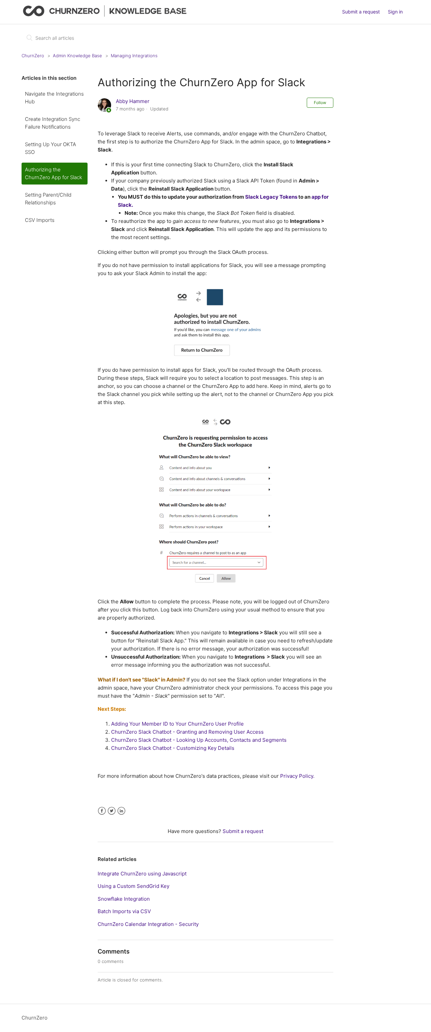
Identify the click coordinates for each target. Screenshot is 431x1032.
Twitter (111, 811)
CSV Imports (40, 220)
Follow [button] (320, 102)
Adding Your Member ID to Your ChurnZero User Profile (177, 724)
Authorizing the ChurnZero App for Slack (53, 173)
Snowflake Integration (124, 899)
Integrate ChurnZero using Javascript (142, 873)
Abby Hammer (133, 101)
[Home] (106, 15)
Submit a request (361, 11)
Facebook (102, 811)
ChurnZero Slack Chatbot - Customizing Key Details (172, 748)
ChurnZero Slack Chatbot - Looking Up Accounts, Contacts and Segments (199, 740)
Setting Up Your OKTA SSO (50, 148)
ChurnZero (33, 55)
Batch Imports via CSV (124, 911)
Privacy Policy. (296, 776)
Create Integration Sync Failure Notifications (52, 123)
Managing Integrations (134, 55)
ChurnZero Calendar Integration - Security (148, 924)
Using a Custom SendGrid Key (133, 886)
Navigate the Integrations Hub (54, 98)
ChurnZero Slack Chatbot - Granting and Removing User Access (187, 732)
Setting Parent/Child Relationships (48, 199)
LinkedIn (121, 811)
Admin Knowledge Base (77, 55)
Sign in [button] (395, 11)
